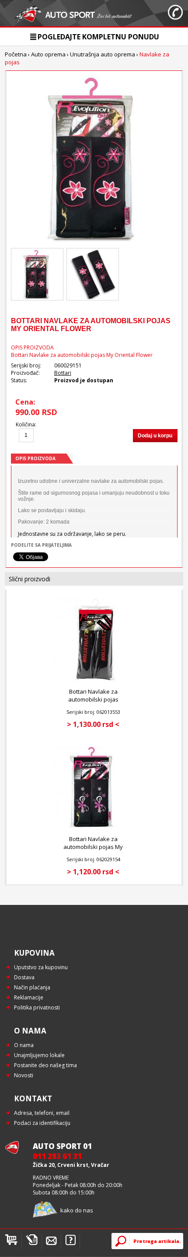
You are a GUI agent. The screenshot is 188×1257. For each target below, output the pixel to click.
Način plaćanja (32, 987)
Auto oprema (48, 54)
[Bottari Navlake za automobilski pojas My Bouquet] (93, 827)
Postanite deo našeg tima (45, 1065)
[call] (175, 13)
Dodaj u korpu (155, 436)
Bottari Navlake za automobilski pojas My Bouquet (93, 847)
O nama (24, 1045)
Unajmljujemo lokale (39, 1055)
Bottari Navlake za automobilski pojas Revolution (93, 699)
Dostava (24, 977)
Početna (16, 54)
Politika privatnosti (37, 1007)
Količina (25, 424)
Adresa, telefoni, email (42, 1113)
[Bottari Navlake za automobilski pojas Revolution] (93, 679)
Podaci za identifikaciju (42, 1123)
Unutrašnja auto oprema (102, 54)
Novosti (23, 1075)
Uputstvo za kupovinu (41, 967)
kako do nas (76, 1210)
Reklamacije (28, 997)
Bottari (62, 373)
